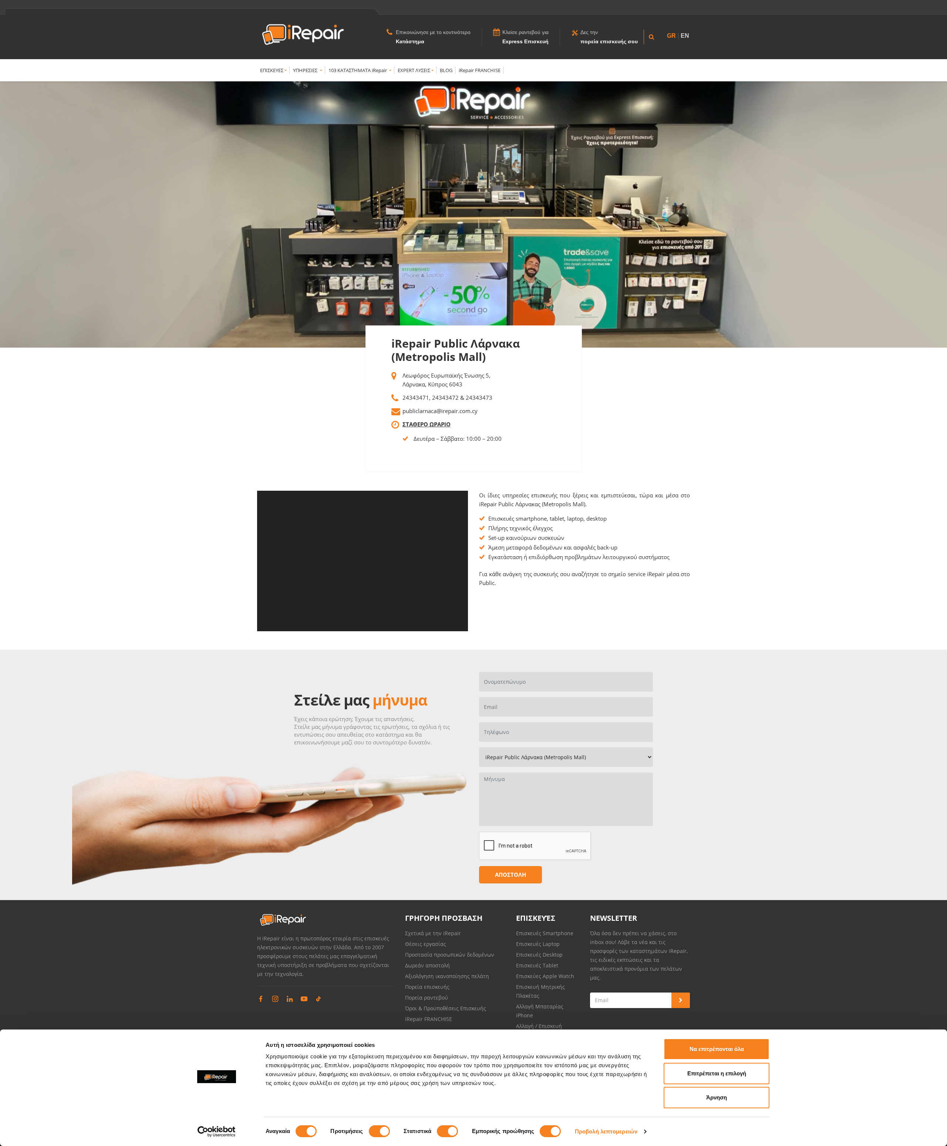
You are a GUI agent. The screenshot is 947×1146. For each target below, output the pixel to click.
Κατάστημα (410, 41)
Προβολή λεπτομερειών (606, 1131)
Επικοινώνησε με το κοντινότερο (433, 32)
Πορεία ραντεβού (426, 997)
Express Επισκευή (525, 41)
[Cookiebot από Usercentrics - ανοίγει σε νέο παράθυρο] (216, 1131)
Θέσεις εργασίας (425, 943)
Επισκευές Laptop (538, 943)
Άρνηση (716, 1097)
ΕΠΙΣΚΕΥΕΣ (271, 70)
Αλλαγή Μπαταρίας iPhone (539, 1011)
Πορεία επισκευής (427, 986)
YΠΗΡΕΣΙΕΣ (306, 70)
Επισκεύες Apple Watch (545, 976)
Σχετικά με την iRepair (433, 933)
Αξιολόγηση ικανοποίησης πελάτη (447, 976)
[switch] (379, 1131)
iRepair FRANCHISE (480, 70)
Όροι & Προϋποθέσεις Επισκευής (445, 1008)
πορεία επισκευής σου (609, 41)
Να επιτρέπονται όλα (717, 1049)
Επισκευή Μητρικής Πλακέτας (540, 991)
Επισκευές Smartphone (545, 933)
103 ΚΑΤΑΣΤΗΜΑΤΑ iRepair (358, 70)
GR (671, 36)
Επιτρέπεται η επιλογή (716, 1073)
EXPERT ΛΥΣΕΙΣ (414, 70)
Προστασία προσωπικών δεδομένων (449, 954)
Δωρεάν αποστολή (427, 965)
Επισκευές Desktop (539, 954)
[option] (473, 214)
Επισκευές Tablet (538, 965)
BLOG (446, 70)
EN (685, 36)
